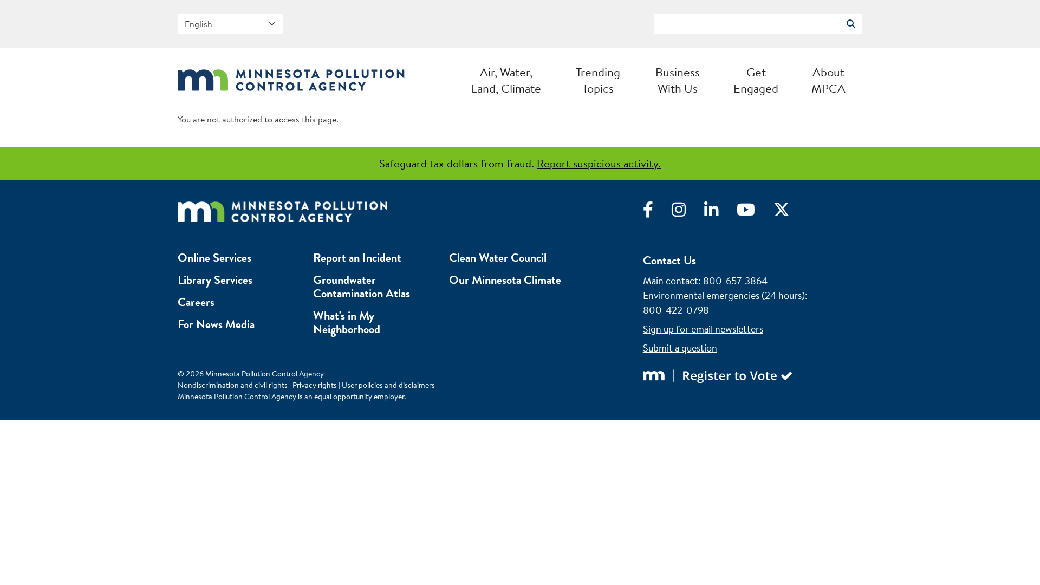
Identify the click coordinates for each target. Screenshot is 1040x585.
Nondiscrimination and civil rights (233, 385)
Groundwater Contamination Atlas (361, 286)
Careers (196, 302)
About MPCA (828, 80)
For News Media (216, 324)
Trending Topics (598, 80)
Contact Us (669, 260)
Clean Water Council (498, 257)
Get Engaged (755, 80)
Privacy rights (314, 385)
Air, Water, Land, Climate (506, 80)
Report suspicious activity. (599, 163)
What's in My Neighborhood (346, 322)
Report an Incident (357, 257)
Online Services (214, 257)
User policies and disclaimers (388, 385)
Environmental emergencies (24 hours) (724, 295)
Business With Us (677, 80)
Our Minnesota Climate (505, 279)
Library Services (215, 279)
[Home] (291, 77)
